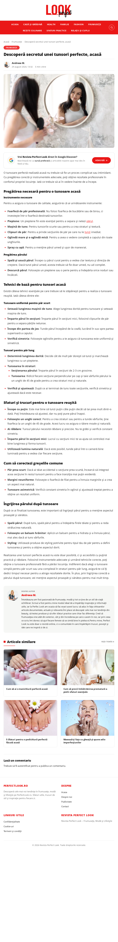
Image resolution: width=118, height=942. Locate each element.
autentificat (24, 765)
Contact (65, 806)
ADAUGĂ (101, 160)
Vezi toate (107, 641)
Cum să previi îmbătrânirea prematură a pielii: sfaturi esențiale (85, 690)
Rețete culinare (32, 30)
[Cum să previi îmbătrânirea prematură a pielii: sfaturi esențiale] (87, 667)
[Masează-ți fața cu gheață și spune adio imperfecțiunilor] (87, 718)
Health (51, 24)
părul (89, 221)
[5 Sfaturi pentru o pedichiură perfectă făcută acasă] (30, 718)
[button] (111, 27)
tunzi (88, 232)
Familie (64, 24)
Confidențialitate (12, 821)
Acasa (15, 24)
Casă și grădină (32, 24)
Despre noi (66, 796)
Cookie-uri (9, 826)
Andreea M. (18, 63)
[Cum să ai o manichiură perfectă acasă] (30, 667)
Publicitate (66, 801)
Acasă (6, 41)
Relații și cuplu (80, 30)
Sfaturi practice (56, 30)
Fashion (79, 24)
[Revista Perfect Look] (59, 11)
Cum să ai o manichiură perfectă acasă (26, 688)
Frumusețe (94, 24)
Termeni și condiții (13, 831)
